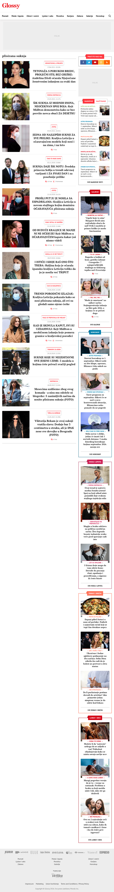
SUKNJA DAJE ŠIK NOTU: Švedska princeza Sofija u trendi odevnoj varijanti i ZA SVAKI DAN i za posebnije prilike (54, 172)
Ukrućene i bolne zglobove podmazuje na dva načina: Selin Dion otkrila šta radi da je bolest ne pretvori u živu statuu (95, 660)
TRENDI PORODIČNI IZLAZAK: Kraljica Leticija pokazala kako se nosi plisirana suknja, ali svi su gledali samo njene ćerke (54, 299)
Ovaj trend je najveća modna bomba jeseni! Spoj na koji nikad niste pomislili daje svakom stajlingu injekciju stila (95, 493)
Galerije (89, 16)
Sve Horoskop (95, 454)
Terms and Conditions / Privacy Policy (75, 884)
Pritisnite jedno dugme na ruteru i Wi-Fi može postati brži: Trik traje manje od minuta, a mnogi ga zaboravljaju (89, 112)
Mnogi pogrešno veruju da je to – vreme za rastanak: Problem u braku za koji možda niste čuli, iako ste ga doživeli (95, 787)
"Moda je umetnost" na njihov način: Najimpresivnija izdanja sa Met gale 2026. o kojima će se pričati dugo (95, 307)
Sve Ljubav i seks (95, 840)
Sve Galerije (95, 325)
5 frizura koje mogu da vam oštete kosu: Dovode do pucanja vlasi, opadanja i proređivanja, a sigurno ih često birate (95, 572)
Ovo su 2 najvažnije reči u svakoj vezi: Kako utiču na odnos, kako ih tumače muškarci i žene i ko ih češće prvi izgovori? (95, 826)
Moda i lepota (17, 16)
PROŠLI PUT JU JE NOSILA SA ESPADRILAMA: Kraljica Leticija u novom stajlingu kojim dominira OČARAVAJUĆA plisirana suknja (54, 203)
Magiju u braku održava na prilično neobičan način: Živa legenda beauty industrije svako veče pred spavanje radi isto (95, 533)
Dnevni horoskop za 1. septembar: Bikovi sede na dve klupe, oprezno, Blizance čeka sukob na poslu (89, 127)
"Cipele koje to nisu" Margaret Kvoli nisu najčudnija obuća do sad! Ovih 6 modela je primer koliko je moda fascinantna (95, 224)
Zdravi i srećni (33, 16)
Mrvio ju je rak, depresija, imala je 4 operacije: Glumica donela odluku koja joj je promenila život (89, 157)
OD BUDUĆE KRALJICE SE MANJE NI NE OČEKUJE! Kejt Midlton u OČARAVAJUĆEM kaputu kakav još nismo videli (54, 235)
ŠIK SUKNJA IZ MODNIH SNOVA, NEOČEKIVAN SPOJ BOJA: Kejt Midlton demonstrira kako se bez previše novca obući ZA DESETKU (54, 108)
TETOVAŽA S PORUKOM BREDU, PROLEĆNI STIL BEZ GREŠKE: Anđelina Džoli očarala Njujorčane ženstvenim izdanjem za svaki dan (54, 76)
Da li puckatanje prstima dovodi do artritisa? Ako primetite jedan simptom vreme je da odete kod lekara (95, 697)
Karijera (70, 16)
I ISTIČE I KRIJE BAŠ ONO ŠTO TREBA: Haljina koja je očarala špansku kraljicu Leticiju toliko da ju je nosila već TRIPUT (54, 267)
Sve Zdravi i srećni (95, 710)
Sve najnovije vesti (95, 182)
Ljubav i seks (47, 16)
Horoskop (100, 16)
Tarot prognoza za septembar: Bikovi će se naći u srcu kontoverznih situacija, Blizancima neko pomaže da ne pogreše (89, 172)
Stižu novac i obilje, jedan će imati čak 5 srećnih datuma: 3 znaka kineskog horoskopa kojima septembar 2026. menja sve (95, 440)
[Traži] (110, 16)
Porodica (60, 16)
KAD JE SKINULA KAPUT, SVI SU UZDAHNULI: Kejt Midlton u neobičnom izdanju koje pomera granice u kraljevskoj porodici (54, 331)
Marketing (40, 884)
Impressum (29, 884)
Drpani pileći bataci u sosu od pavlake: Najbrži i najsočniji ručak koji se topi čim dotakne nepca (89, 142)
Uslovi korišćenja (52, 884)
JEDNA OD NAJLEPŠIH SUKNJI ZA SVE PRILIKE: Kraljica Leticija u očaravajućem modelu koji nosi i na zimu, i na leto (54, 140)
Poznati (5, 16)
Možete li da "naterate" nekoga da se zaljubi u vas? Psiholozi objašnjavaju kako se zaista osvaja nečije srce (95, 749)
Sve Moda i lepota (95, 586)
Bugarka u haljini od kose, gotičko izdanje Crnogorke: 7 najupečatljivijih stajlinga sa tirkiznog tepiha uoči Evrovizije (95, 263)
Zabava (80, 16)
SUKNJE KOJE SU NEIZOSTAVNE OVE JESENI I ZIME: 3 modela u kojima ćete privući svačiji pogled (54, 361)
